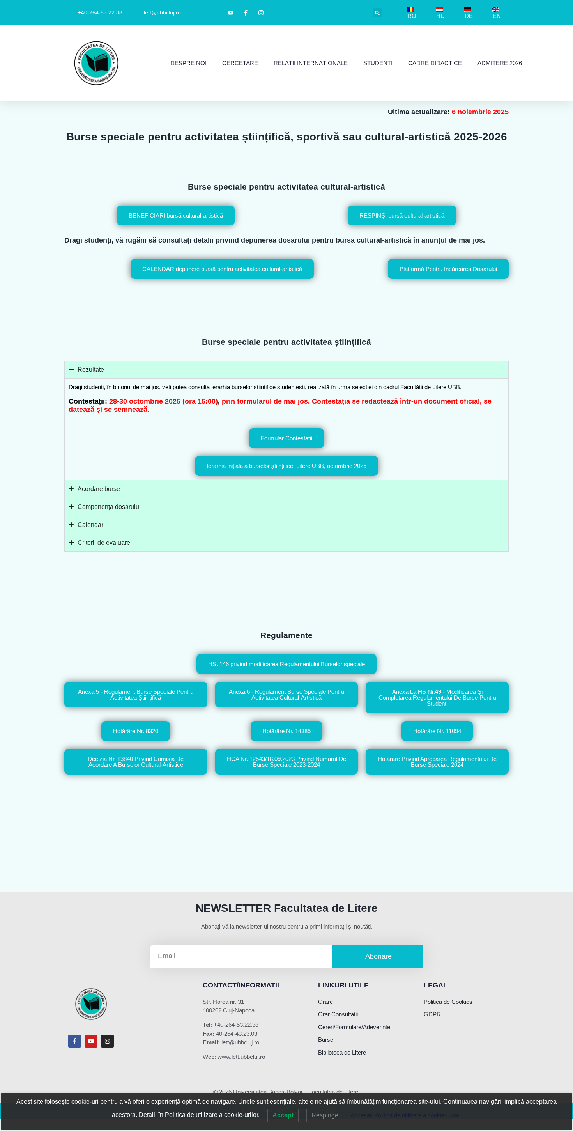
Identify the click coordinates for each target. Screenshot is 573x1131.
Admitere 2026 (500, 63)
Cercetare (240, 63)
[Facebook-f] (74, 1041)
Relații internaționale (311, 63)
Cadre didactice (435, 63)
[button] (377, 12)
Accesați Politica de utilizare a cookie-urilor (404, 1115)
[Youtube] (91, 1041)
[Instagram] (107, 1041)
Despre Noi (188, 63)
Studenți (378, 63)
